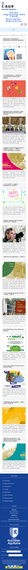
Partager (10, 568)
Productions (7, 486)
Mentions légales (8, 501)
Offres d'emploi (8, 495)
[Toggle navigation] (13, 29)
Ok (6, 567)
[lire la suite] (10, 106)
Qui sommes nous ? (9, 483)
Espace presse (8, 498)
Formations (7, 492)
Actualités (6, 480)
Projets (6, 489)
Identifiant (3, 551)
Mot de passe (4, 555)
